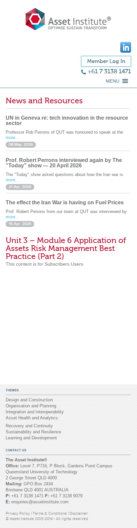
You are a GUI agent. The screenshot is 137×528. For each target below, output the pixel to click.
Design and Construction (29, 399)
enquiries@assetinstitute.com (39, 501)
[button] (112, 81)
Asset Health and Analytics (32, 417)
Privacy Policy (18, 513)
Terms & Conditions (50, 513)
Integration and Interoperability (35, 411)
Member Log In (106, 61)
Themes (12, 390)
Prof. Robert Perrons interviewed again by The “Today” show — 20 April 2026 (64, 162)
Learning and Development (31, 437)
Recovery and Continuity (29, 425)
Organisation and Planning (31, 405)
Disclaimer (78, 513)
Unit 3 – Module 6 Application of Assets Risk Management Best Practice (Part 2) (66, 248)
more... (12, 137)
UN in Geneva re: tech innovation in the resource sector (67, 120)
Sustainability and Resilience (33, 431)
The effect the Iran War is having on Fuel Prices (65, 202)
